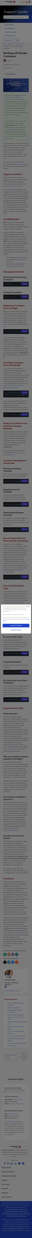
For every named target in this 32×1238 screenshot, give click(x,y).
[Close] (29, 606)
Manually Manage (16, 629)
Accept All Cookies (16, 625)
